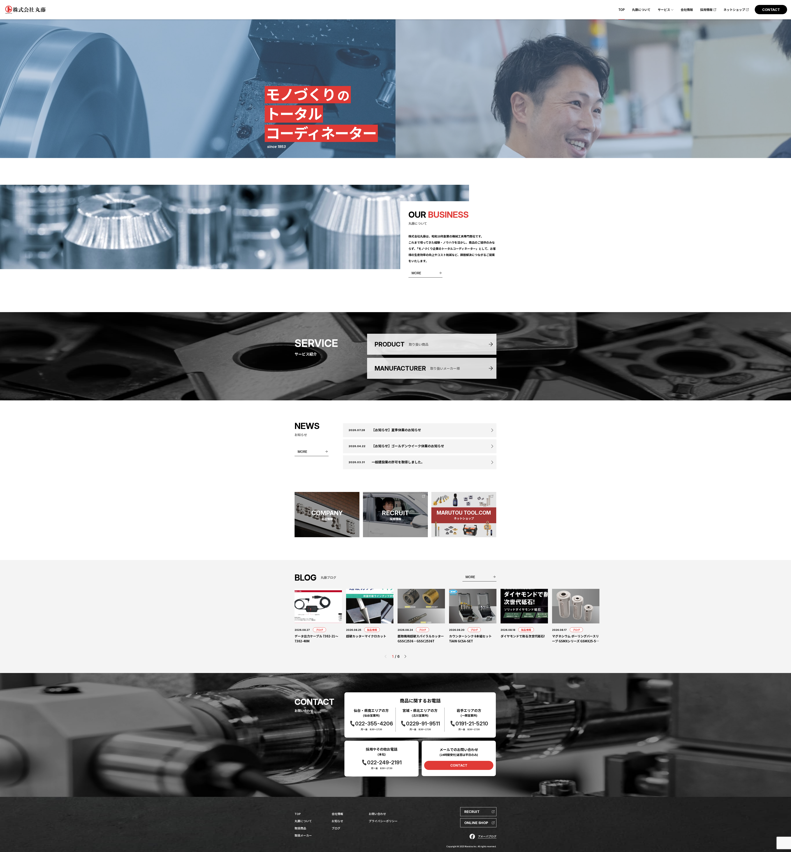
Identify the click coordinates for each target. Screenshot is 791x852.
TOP (298, 814)
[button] (405, 656)
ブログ (319, 629)
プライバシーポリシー (383, 821)
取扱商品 (300, 828)
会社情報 (337, 814)
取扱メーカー (303, 835)
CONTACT (458, 765)
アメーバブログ (487, 836)
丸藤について (303, 821)
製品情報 (372, 629)
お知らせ (337, 821)
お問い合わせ (377, 814)
